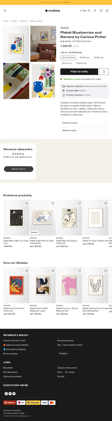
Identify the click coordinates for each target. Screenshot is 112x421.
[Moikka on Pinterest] (9, 393)
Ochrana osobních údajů (13, 413)
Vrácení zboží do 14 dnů (14, 341)
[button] (65, 41)
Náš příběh (8, 368)
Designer (63, 353)
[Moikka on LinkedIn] (17, 393)
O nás (83, 11)
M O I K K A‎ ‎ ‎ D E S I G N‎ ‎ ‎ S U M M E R (56, 2)
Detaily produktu (70, 123)
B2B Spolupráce (10, 372)
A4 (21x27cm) (68, 58)
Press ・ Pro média (65, 372)
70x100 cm (81, 63)
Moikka (64, 28)
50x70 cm (67, 63)
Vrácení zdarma (73, 95)
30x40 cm (84, 58)
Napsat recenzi (18, 169)
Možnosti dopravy (65, 341)
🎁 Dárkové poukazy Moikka (15, 345)
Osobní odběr (72, 91)
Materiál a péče (69, 131)
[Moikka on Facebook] (6, 393)
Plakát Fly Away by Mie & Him (95, 241)
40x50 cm (98, 58)
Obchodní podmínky (12, 377)
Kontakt (60, 377)
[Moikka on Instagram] (13, 393)
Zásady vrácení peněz (67, 368)
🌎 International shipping (14, 349)
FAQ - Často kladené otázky (69, 345)
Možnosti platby (10, 354)
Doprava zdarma (74, 86)
